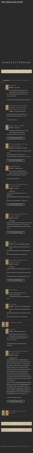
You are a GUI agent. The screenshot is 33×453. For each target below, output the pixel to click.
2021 (14, 80)
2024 (22, 80)
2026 (28, 80)
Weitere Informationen (15, 138)
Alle (2, 80)
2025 (25, 80)
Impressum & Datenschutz (7, 446)
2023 (19, 80)
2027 (3, 82)
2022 (17, 80)
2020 (11, 80)
